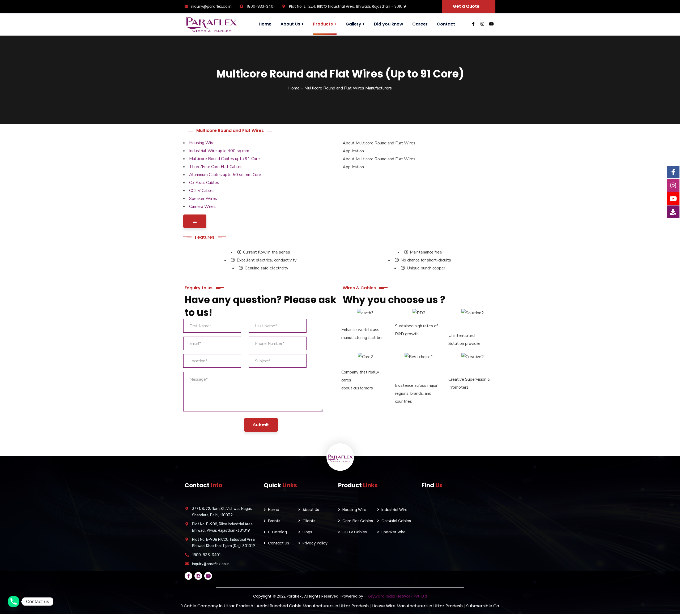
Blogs (307, 532)
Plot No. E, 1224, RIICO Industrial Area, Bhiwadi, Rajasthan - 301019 (347, 6)
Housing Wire (202, 143)
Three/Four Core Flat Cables (216, 167)
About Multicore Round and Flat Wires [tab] (379, 143)
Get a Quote (466, 6)
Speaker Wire (393, 532)
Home (294, 88)
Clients (309, 520)
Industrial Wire (394, 509)
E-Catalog (277, 532)
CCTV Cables (202, 191)
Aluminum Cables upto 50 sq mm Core (225, 175)
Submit (261, 425)
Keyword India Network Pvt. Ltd (397, 596)
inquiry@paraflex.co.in (211, 6)
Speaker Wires (203, 198)
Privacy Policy (315, 543)
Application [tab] (353, 151)
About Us (311, 509)
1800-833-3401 (206, 555)
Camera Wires (202, 206)
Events (274, 520)
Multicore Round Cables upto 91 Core (224, 159)
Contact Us (278, 543)
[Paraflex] (211, 24)
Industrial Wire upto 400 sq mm (219, 151)
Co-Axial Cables (204, 183)
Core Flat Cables (357, 520)
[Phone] (13, 601)
